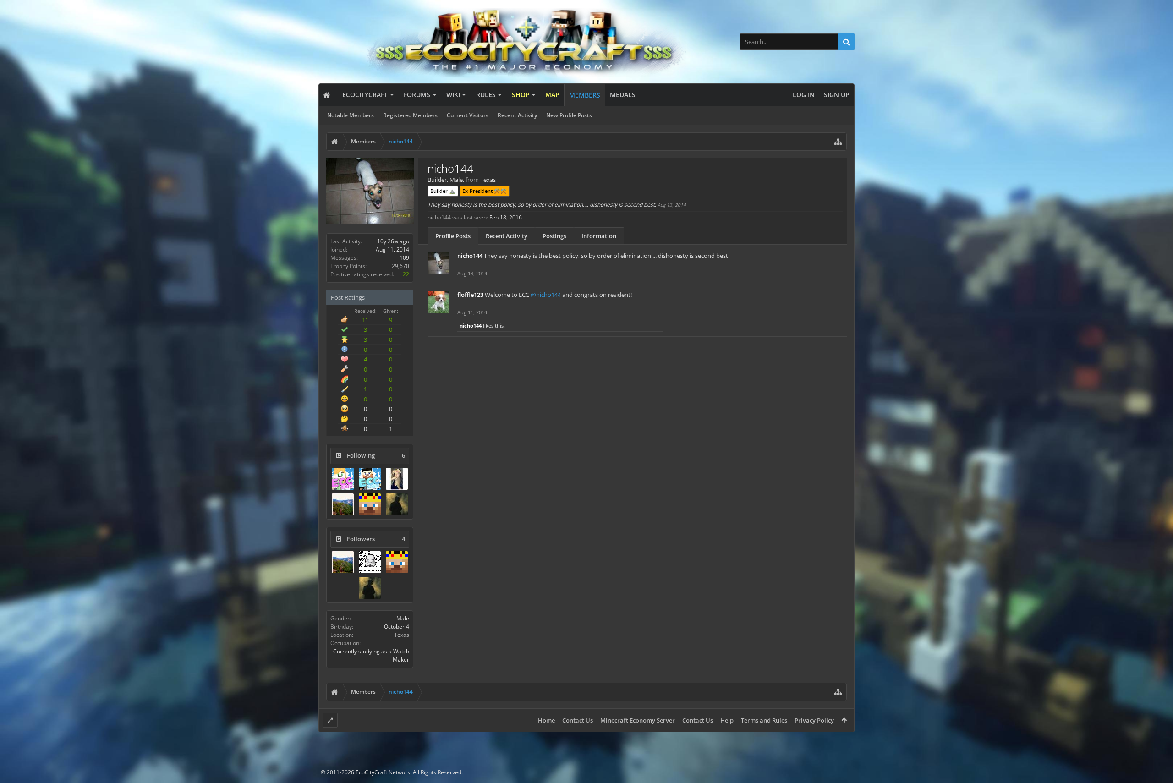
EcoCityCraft (365, 94)
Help (727, 720)
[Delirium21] (397, 504)
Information (598, 236)
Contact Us (577, 720)
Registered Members (410, 115)
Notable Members (350, 115)
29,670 (400, 266)
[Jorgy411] (370, 562)
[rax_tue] (343, 504)
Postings (554, 236)
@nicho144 (546, 294)
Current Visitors (467, 115)
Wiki (453, 94)
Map (552, 94)
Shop (521, 94)
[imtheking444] (370, 504)
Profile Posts (453, 236)
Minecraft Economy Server (637, 720)
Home (546, 720)
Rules (486, 94)
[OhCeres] (397, 479)
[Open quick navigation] (838, 141)
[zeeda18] (370, 479)
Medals (623, 94)
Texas (401, 635)
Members (584, 95)
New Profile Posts (569, 115)
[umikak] (343, 479)
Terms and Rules (764, 720)
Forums (417, 94)
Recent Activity (517, 115)
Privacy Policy (814, 720)
